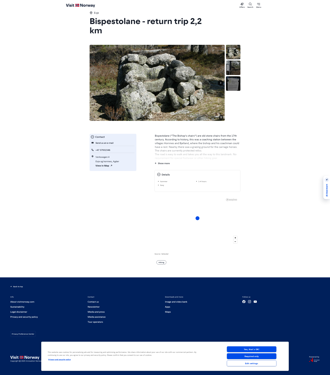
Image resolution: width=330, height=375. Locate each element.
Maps (168, 311)
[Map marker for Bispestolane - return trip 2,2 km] (197, 218)
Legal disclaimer (18, 311)
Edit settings (251, 363)
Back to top (18, 286)
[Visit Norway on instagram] (249, 301)
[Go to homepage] (85, 5)
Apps (167, 306)
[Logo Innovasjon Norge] (314, 360)
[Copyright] (221, 117)
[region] (165, 356)
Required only (252, 356)
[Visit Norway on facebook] (243, 301)
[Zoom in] (235, 238)
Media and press (96, 311)
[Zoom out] (235, 241)
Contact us (93, 301)
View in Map (102, 165)
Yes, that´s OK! (251, 349)
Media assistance (97, 316)
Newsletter (94, 306)
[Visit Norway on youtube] (255, 301)
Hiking (161, 262)
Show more (164, 163)
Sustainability (17, 306)
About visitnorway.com (22, 301)
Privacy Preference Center (23, 334)
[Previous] (94, 83)
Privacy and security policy (24, 316)
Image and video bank (176, 301)
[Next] (220, 83)
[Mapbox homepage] (231, 199)
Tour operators (95, 321)
